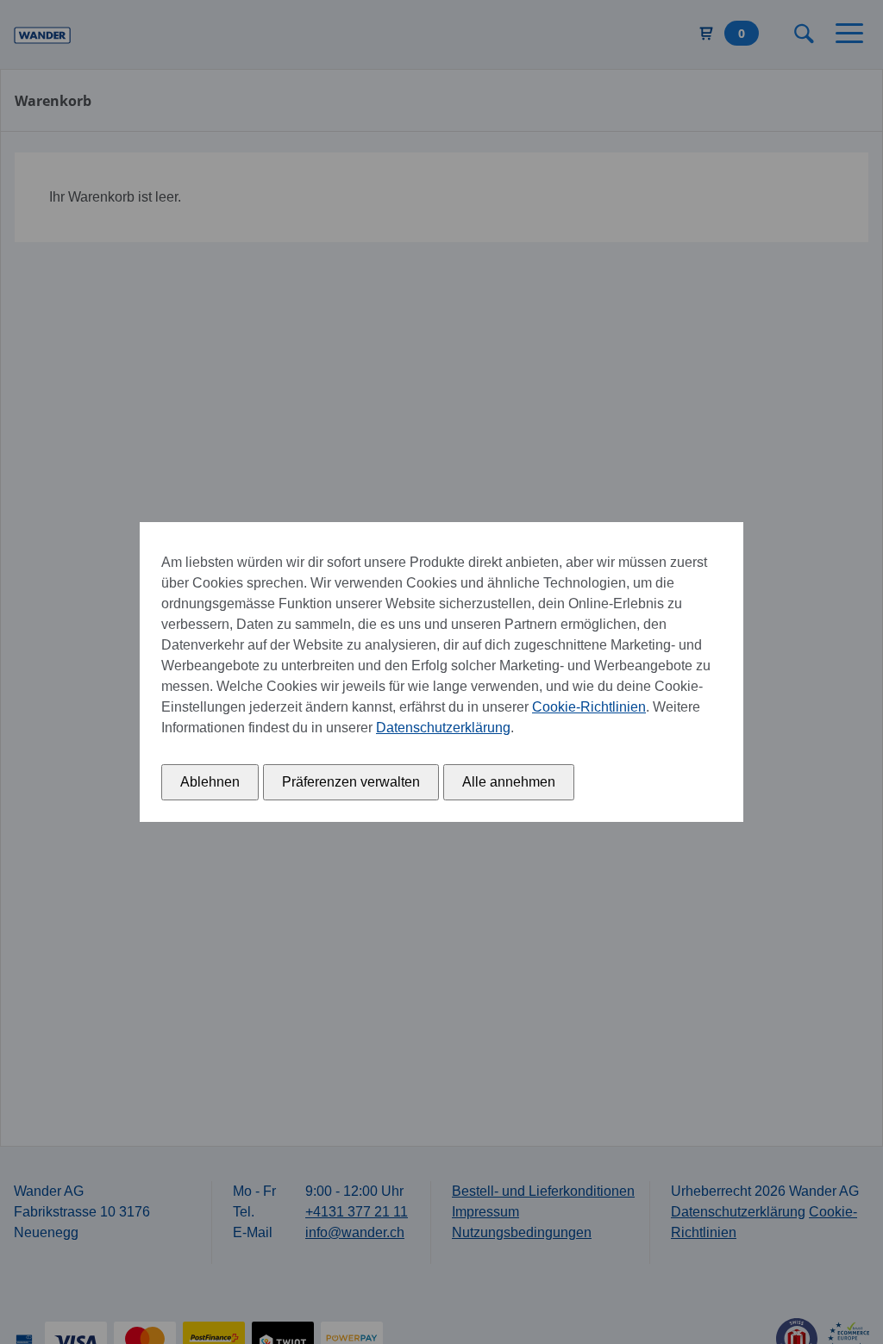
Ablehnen (210, 782)
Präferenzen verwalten (351, 782)
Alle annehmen (508, 782)
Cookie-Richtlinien (589, 707)
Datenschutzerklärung (443, 727)
